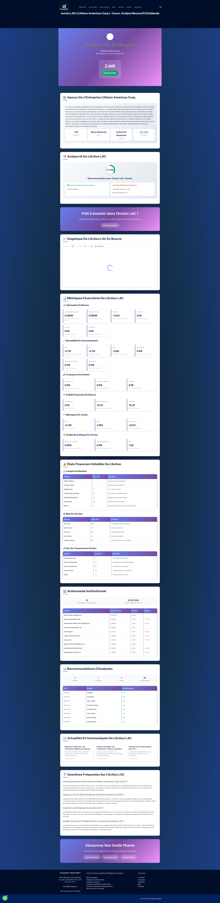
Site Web (144, 132)
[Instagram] (138, 889)
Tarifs (114, 7)
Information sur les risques (95, 888)
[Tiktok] (141, 889)
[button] (5, 898)
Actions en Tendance (92, 857)
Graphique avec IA (128, 857)
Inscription (137, 7)
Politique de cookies (92, 882)
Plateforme (82, 7)
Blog (139, 884)
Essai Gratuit (93, 7)
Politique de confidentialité (95, 880)
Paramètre (141, 882)
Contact (128, 7)
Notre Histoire (104, 7)
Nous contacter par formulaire (70, 891)
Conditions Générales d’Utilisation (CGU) (99, 886)
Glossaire (141, 886)
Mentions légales (91, 877)
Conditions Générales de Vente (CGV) (98, 884)
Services (121, 7)
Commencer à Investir (110, 225)
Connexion (141, 877)
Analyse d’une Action (110, 857)
